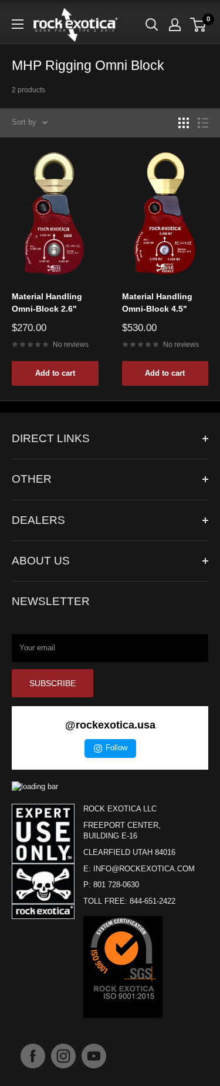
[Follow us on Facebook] (33, 1056)
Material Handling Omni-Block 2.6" (47, 303)
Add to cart (55, 373)
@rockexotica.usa (110, 725)
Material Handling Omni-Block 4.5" (157, 303)
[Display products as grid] (183, 123)
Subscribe (52, 683)
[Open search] (151, 24)
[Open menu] (17, 24)
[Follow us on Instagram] (63, 1056)
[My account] (175, 24)
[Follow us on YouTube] (94, 1056)
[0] (198, 25)
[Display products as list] (203, 123)
